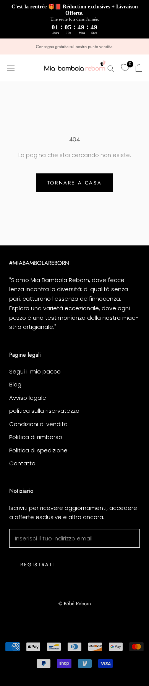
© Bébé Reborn (74, 603)
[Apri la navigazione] (11, 68)
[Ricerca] (110, 67)
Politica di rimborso (35, 437)
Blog (15, 384)
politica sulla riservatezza (44, 411)
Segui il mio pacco (35, 371)
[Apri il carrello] (139, 68)
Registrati (37, 564)
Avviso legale (27, 398)
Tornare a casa (74, 182)
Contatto (22, 463)
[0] (125, 68)
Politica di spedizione (38, 450)
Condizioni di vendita (38, 424)
